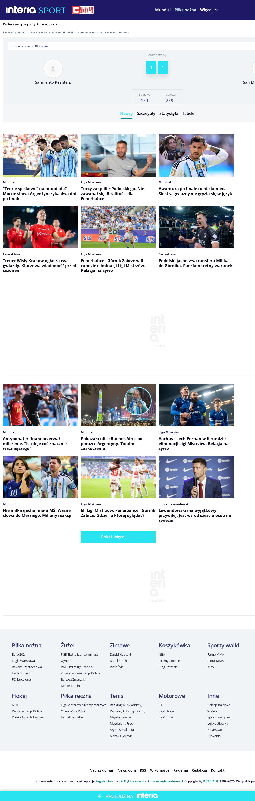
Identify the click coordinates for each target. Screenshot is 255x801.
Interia (8, 32)
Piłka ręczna (76, 695)
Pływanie (213, 736)
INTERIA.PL (211, 781)
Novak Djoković (121, 736)
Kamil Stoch (118, 660)
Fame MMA (215, 654)
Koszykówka (174, 645)
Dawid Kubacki (120, 654)
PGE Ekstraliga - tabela (77, 667)
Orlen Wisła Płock (73, 711)
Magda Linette (120, 717)
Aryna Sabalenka (122, 729)
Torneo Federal (62, 32)
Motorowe (172, 695)
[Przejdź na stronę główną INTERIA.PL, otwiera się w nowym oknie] (21, 10)
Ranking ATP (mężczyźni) (127, 711)
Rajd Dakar (166, 711)
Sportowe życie (218, 717)
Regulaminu (104, 781)
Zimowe (120, 645)
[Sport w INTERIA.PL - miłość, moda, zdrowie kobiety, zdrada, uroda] (52, 10)
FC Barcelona (21, 679)
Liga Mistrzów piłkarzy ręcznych (83, 705)
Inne (213, 695)
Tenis (116, 695)
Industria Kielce (72, 717)
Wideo (212, 711)
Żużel (67, 645)
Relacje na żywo (218, 705)
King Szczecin (168, 667)
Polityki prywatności (135, 781)
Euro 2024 (19, 654)
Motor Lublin (70, 685)
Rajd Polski (166, 717)
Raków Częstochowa (27, 667)
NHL (15, 705)
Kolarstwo (214, 729)
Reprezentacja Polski (27, 711)
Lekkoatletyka (217, 723)
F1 (160, 705)
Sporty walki (223, 645)
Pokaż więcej (113, 537)
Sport (22, 32)
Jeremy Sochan (169, 660)
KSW (210, 667)
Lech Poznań (21, 673)
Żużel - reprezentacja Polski (80, 673)
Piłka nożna (38, 32)
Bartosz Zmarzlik (73, 679)
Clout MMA (215, 660)
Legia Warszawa (23, 660)
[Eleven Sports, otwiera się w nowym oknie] (83, 10)
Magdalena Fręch (122, 723)
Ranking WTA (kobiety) (126, 705)
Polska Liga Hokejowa (27, 717)
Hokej (19, 695)
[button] (185, 10)
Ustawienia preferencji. (167, 781)
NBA (162, 654)
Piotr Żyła (117, 667)
